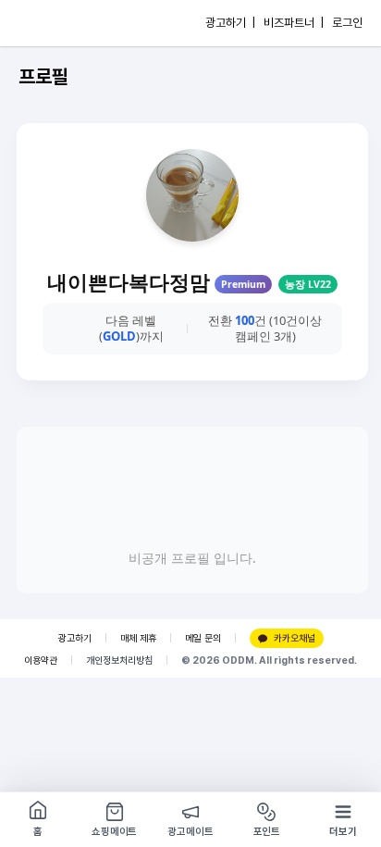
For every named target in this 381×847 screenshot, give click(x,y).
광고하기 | (230, 23)
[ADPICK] (52, 23)
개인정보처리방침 (119, 660)
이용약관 (40, 660)
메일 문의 (203, 638)
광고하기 (75, 638)
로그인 (347, 23)
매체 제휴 (138, 638)
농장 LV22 (308, 284)
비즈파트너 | (294, 23)
